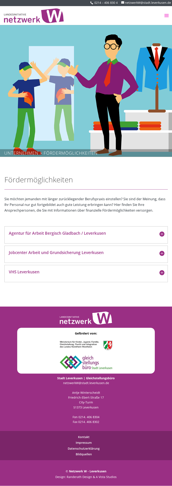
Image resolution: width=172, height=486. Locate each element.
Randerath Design (79, 477)
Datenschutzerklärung (84, 448)
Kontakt (84, 437)
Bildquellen (84, 454)
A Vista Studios (106, 477)
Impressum (84, 443)
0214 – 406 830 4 (106, 3)
